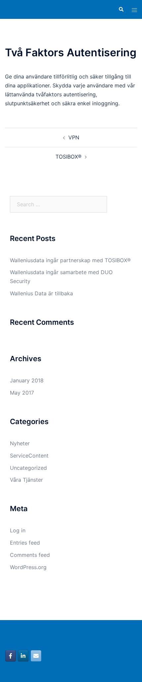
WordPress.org (28, 567)
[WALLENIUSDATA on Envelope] (36, 655)
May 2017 (22, 392)
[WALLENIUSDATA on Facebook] (10, 655)
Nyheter (20, 443)
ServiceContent (29, 455)
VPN (73, 137)
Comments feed (30, 555)
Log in (17, 530)
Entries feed (25, 542)
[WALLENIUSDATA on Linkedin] (23, 655)
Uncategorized (28, 467)
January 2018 (27, 380)
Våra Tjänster (26, 479)
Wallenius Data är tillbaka (41, 293)
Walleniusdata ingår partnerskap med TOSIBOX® (70, 260)
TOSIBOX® (68, 156)
